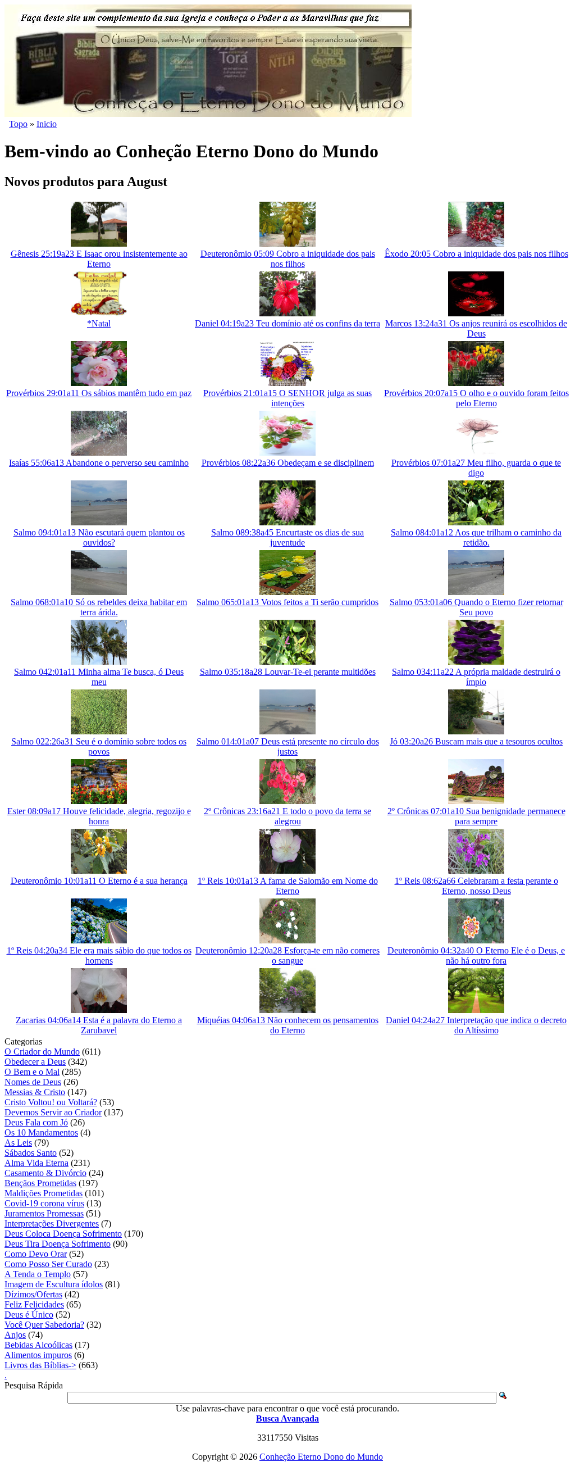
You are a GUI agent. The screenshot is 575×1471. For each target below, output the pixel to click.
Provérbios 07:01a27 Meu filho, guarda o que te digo (476, 468)
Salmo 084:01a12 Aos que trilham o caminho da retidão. (476, 537)
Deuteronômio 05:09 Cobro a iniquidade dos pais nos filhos (287, 259)
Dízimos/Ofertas (33, 1294)
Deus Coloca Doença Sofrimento (63, 1233)
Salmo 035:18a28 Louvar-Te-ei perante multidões (288, 672)
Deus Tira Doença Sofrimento (57, 1243)
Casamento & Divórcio (45, 1173)
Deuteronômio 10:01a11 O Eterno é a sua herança (99, 881)
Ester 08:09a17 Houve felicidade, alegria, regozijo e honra (99, 816)
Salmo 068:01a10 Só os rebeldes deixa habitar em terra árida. (99, 607)
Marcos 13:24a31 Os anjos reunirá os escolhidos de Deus (476, 328)
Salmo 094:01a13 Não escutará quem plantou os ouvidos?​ (99, 537)
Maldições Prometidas (43, 1193)
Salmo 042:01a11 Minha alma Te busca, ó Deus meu (99, 677)
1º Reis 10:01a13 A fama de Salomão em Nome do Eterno (288, 886)
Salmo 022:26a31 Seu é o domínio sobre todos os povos (98, 746)
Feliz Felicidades (34, 1304)
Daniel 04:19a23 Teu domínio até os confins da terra (287, 323)
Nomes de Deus (32, 1082)
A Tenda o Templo (37, 1274)
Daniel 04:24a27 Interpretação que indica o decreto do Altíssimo (476, 1025)
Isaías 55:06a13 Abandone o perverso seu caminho (99, 462)
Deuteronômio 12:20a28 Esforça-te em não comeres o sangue (287, 955)
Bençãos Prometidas (40, 1183)
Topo (18, 124)
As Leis (18, 1142)
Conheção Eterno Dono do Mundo (321, 1456)
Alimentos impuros (38, 1355)
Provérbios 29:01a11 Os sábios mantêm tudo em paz (98, 393)
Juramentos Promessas (44, 1213)
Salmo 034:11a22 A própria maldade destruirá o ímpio (476, 677)
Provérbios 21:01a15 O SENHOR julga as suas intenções (287, 398)
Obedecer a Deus (35, 1061)
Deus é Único (28, 1314)
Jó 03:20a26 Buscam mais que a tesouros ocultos (476, 741)
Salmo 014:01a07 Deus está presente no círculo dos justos (288, 746)
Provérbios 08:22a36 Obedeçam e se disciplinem (288, 462)
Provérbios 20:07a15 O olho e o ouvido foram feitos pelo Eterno (476, 398)
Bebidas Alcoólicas (38, 1345)
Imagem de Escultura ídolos (53, 1284)
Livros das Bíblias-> (40, 1365)
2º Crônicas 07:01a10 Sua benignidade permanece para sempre (476, 816)
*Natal (99, 323)
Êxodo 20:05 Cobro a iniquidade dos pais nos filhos (476, 253)
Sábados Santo (30, 1152)
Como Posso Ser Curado (48, 1264)
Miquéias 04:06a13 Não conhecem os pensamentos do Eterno (287, 1025)
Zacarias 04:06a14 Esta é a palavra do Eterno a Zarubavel (99, 1025)
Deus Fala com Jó (36, 1122)
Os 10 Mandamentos (41, 1132)
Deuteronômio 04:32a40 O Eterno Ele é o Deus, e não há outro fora (476, 955)
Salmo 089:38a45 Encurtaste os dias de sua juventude (287, 537)
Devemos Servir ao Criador (53, 1112)
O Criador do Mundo (42, 1051)
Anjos (15, 1335)
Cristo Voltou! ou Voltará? (50, 1102)
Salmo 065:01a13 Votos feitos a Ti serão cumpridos (287, 602)
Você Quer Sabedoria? (44, 1324)
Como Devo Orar (35, 1254)
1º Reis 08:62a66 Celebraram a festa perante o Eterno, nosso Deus (476, 886)
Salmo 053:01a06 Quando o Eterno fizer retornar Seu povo (476, 607)
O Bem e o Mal (32, 1072)
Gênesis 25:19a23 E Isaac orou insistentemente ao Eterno (99, 259)
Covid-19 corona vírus (44, 1203)
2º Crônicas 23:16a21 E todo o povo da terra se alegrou (287, 816)
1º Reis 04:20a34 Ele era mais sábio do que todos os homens (99, 955)
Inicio (46, 124)
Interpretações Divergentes (51, 1223)
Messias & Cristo (34, 1092)
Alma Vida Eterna (36, 1163)
